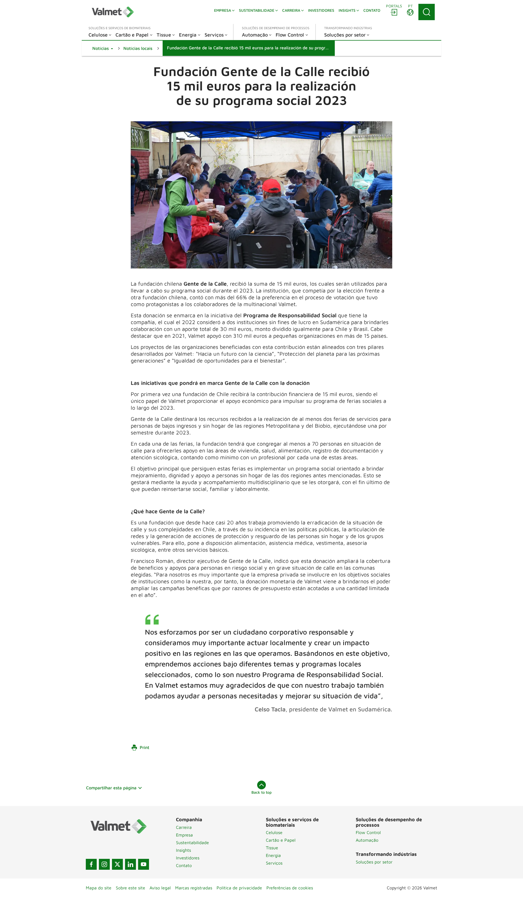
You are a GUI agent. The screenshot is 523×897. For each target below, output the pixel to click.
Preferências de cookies (289, 887)
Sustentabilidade (192, 842)
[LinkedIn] (130, 864)
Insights (183, 850)
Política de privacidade (239, 887)
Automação (367, 840)
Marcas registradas (193, 887)
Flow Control (368, 832)
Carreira (184, 827)
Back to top (261, 792)
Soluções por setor (374, 861)
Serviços (274, 862)
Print (144, 747)
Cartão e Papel (281, 840)
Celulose (274, 832)
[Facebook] (91, 864)
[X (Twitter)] (117, 864)
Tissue (272, 847)
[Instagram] (104, 864)
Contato (184, 865)
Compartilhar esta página (111, 787)
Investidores (187, 857)
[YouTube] (143, 864)
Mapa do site (98, 887)
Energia (273, 855)
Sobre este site (130, 887)
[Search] (426, 12)
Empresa (184, 834)
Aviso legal (160, 887)
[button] (102, 48)
